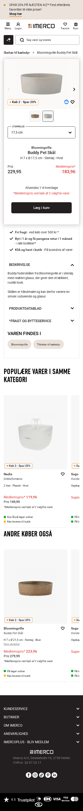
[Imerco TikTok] (41, 775)
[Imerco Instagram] (35, 775)
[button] (41, 147)
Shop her (15, 14)
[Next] (74, 89)
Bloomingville (19, 344)
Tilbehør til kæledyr (15, 52)
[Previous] (9, 89)
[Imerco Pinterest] (48, 775)
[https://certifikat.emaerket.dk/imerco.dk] (39, 804)
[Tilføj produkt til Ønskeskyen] (66, 102)
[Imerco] (41, 26)
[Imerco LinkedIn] (54, 775)
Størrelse (18, 126)
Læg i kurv (41, 208)
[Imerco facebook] (28, 775)
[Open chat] (8, 40)
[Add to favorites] (72, 102)
